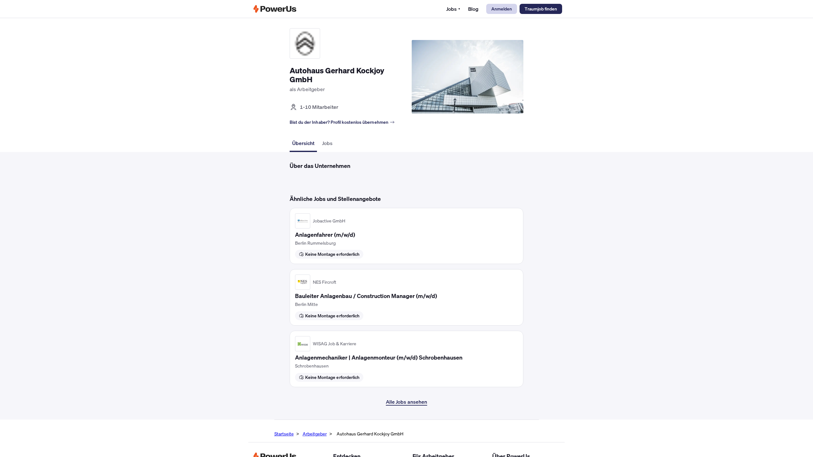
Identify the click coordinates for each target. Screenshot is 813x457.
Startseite (284, 434)
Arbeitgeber (315, 434)
